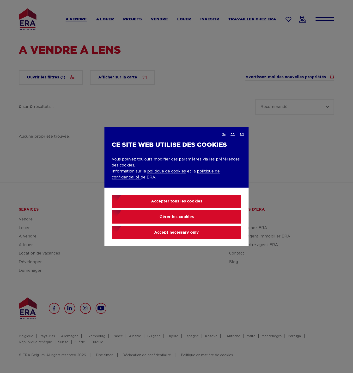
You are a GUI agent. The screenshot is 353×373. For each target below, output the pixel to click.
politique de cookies (166, 171)
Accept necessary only (176, 232)
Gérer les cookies (176, 217)
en (242, 133)
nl (223, 133)
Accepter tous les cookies (176, 201)
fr (233, 133)
